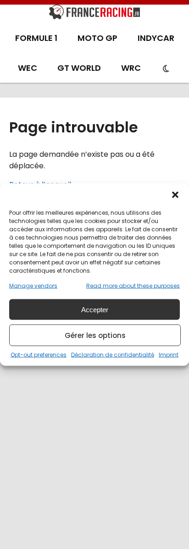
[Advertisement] (94, 449)
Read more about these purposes (133, 286)
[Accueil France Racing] (94, 14)
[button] (175, 195)
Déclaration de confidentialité (112, 355)
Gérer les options (95, 335)
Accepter (94, 309)
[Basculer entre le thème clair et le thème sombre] (166, 69)
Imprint (168, 355)
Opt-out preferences (39, 355)
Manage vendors (33, 286)
